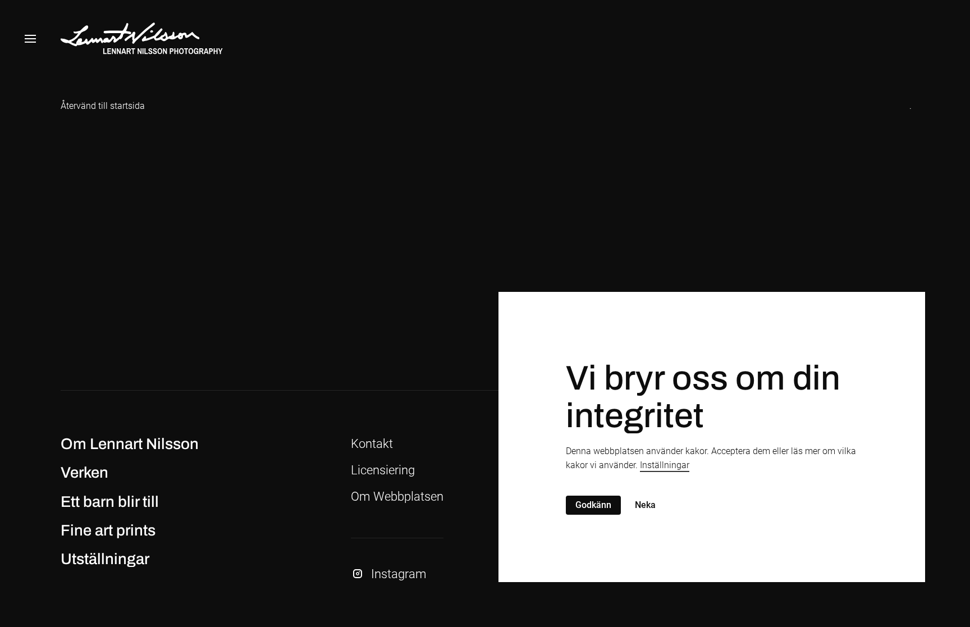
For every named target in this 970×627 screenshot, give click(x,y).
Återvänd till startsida (103, 105)
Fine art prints (108, 530)
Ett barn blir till (110, 501)
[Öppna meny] (30, 38)
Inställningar (664, 465)
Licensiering (383, 470)
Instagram (399, 574)
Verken (84, 472)
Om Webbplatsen (397, 496)
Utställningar (105, 559)
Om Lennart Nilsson (130, 444)
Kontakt (372, 444)
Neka (645, 505)
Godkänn (593, 505)
